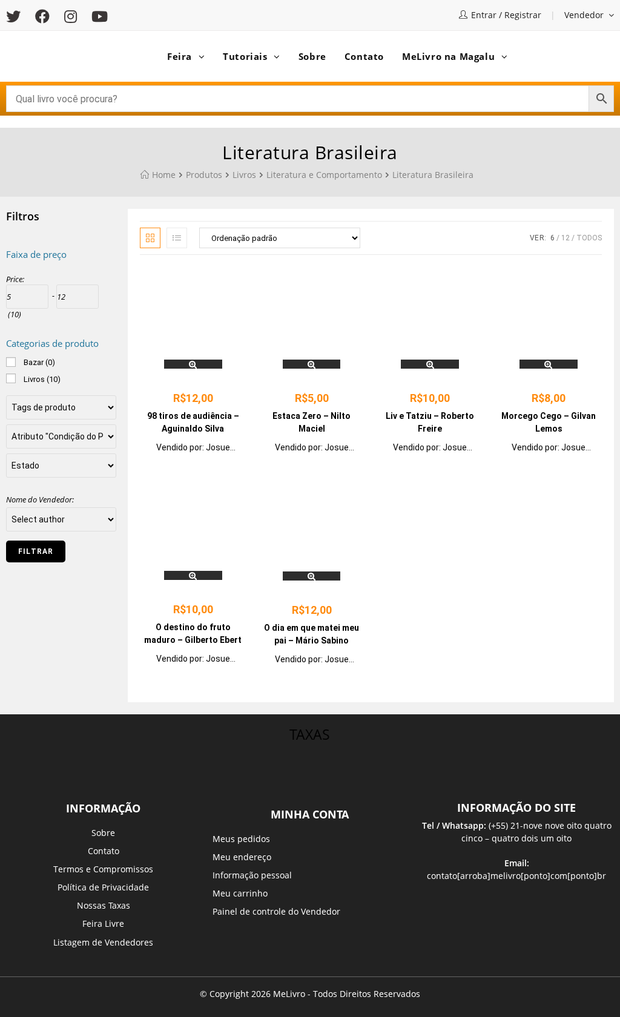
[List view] (177, 238)
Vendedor (585, 15)
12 (565, 238)
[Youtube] (99, 16)
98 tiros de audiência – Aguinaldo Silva (193, 422)
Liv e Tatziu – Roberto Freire (430, 422)
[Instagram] (70, 16)
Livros (42, 379)
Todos (589, 238)
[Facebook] (42, 16)
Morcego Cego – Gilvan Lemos (548, 422)
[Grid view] (150, 238)
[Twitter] (17, 16)
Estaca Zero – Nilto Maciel (311, 422)
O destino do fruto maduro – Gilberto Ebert (193, 633)
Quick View (193, 364)
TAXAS (309, 734)
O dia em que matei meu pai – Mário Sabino (311, 634)
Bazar (39, 362)
